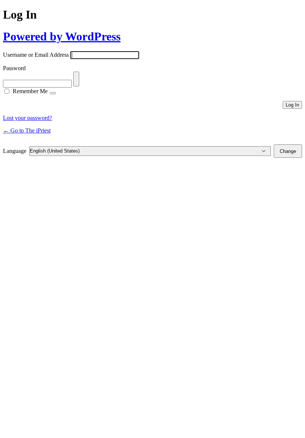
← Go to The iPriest (27, 130)
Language (14, 151)
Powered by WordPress (62, 36)
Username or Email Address (36, 55)
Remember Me (30, 91)
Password (14, 68)
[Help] (53, 93)
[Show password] (76, 79)
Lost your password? (27, 118)
